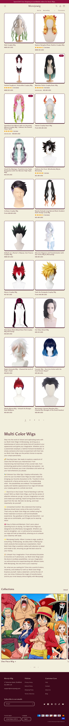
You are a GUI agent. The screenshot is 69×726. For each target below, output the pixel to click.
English (26, 719)
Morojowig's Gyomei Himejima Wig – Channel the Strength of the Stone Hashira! (49, 409)
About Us (48, 690)
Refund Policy (29, 686)
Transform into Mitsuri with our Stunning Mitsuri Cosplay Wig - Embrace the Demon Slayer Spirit (18, 127)
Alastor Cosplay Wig (10, 292)
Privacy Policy (29, 682)
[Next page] (43, 420)
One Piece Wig (7, 661)
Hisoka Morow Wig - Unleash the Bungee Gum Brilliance (17, 409)
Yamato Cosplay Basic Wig (43, 125)
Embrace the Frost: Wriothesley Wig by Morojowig (47, 169)
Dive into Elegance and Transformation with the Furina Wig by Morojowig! (49, 253)
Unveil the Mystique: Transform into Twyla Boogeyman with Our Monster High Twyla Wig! (18, 170)
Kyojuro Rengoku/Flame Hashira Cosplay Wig (49, 45)
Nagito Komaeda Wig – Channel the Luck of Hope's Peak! (18, 370)
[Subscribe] (32, 704)
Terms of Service (29, 693)
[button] (5, 6)
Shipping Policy (29, 690)
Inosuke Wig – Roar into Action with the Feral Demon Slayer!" (48, 370)
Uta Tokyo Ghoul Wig (42, 330)
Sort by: (39, 10)
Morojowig (53, 721)
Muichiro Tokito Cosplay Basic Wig (46, 85)
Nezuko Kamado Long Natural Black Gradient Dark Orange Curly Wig (50, 211)
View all (65, 589)
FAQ (46, 682)
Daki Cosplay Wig (10, 45)
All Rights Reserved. (60, 721)
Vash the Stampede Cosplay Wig (45, 292)
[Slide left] (31, 667)
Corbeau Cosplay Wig (11, 211)
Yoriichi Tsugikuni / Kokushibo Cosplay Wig (18, 85)
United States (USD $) (12, 719)
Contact (47, 686)
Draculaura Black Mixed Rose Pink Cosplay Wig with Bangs (18, 330)
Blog (46, 693)
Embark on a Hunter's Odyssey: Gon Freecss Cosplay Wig (18, 253)
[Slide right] (38, 667)
